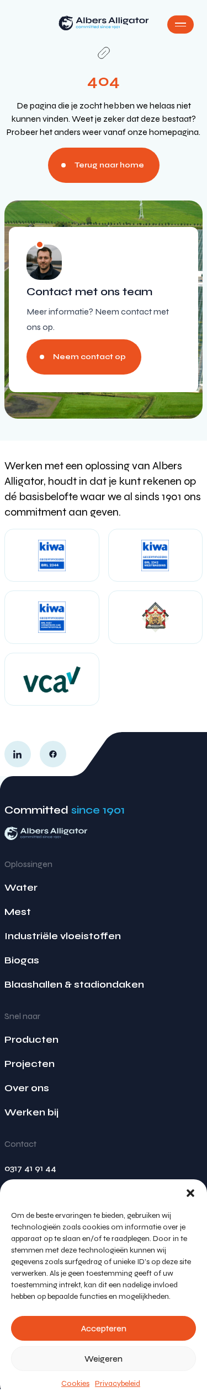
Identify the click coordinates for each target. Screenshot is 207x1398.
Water (21, 887)
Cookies (75, 1383)
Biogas (21, 960)
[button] (190, 1193)
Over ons (26, 1088)
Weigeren (103, 1359)
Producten (31, 1039)
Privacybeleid (117, 1383)
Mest (17, 912)
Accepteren (103, 1329)
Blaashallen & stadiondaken (74, 984)
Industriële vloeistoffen (62, 936)
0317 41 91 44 (30, 1168)
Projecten (29, 1064)
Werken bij (31, 1112)
